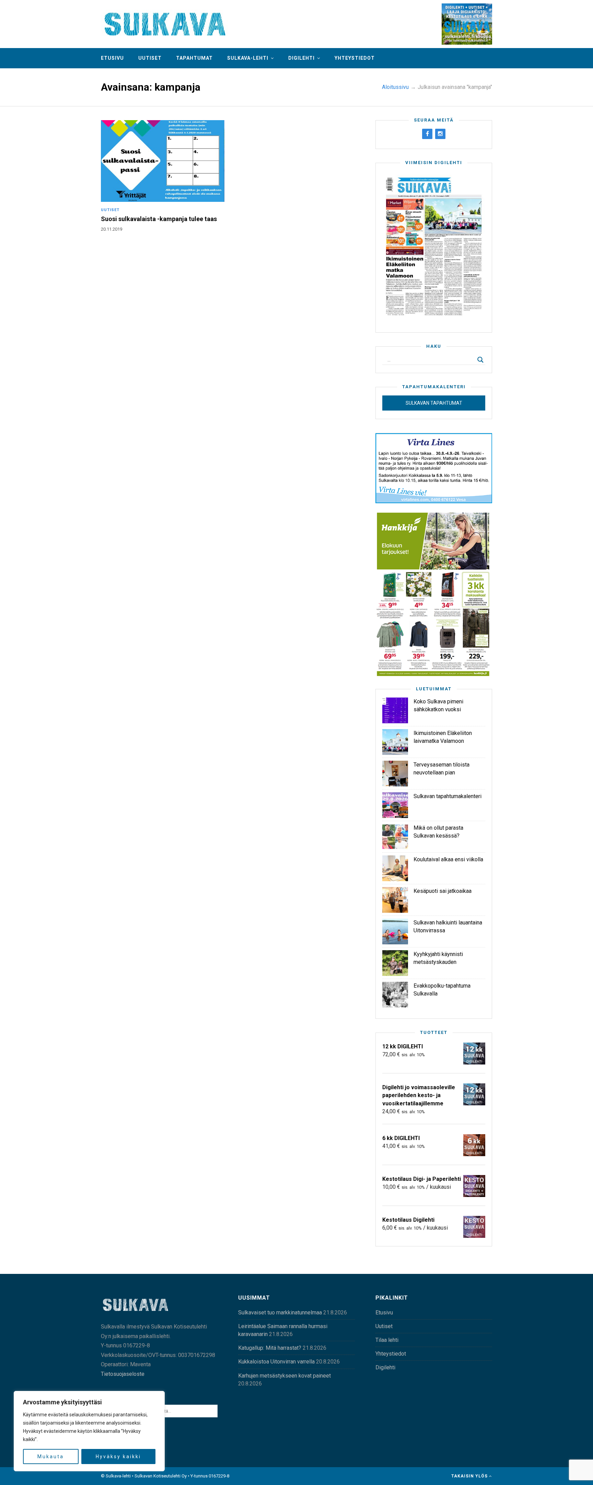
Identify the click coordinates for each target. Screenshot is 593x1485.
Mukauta (50, 1456)
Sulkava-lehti (247, 58)
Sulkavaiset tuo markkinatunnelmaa (280, 1312)
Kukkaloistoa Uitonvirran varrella (276, 1361)
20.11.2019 (111, 229)
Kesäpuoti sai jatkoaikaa (443, 891)
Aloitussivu (395, 87)
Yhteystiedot (355, 58)
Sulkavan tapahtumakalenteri (447, 796)
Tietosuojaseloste (122, 1374)
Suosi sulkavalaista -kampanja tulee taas (159, 218)
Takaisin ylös (470, 1476)
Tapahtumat (194, 58)
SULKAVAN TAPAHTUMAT (434, 403)
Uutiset (150, 58)
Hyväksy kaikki (118, 1456)
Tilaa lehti (386, 1340)
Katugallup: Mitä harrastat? (269, 1348)
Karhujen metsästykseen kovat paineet (284, 1375)
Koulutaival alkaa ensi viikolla (448, 859)
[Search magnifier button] (480, 360)
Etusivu (112, 58)
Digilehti (301, 58)
